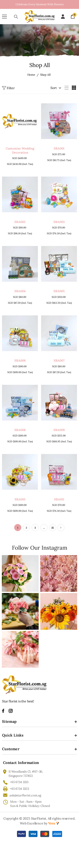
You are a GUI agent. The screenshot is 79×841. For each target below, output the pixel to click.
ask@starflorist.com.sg (25, 795)
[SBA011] (59, 472)
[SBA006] (20, 333)
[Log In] (63, 16)
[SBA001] (59, 121)
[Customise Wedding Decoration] (20, 121)
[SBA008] (20, 402)
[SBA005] (59, 264)
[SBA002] (20, 194)
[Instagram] (10, 711)
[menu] (4, 16)
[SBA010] (20, 472)
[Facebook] (3, 711)
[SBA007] (59, 333)
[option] (39, 4)
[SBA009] (59, 402)
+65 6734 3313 (19, 782)
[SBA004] (20, 264)
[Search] (16, 16)
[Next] (60, 527)
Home (31, 74)
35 (52, 527)
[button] (67, 87)
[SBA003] (59, 194)
